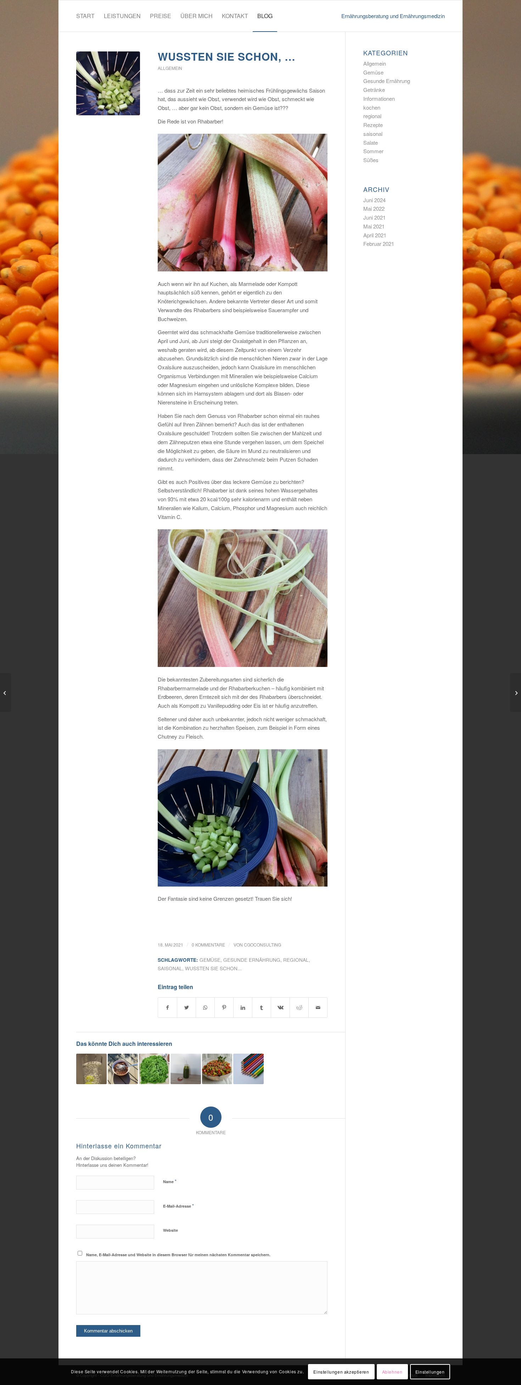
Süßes (371, 160)
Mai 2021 (374, 226)
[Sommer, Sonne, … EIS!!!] (123, 1069)
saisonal (170, 968)
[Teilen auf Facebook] (167, 1007)
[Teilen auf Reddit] (299, 1007)
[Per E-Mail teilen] (318, 1007)
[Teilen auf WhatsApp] (205, 1007)
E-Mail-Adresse (178, 1205)
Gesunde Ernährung (386, 80)
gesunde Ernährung (251, 959)
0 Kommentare (208, 945)
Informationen (379, 98)
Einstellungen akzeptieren (341, 1371)
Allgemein (170, 68)
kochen (371, 107)
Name (170, 1181)
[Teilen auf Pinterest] (224, 1007)
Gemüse (210, 959)
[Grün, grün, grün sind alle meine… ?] (217, 1069)
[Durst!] (91, 1069)
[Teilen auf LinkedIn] (243, 1007)
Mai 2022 (374, 208)
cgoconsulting (262, 945)
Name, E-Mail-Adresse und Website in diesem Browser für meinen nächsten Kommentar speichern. (178, 1254)
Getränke (374, 89)
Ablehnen (392, 1371)
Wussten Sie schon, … (227, 56)
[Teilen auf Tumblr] (261, 1007)
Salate (370, 142)
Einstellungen (430, 1371)
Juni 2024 (374, 200)
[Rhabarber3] (108, 83)
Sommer (373, 151)
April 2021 (374, 235)
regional (296, 959)
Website (170, 1230)
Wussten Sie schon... (213, 968)
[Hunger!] (185, 1069)
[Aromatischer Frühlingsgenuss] (154, 1069)
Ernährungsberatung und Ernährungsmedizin (393, 16)
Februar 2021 (378, 243)
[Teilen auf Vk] (280, 1007)
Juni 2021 (374, 217)
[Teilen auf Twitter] (186, 1007)
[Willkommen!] (248, 1069)
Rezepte (373, 124)
